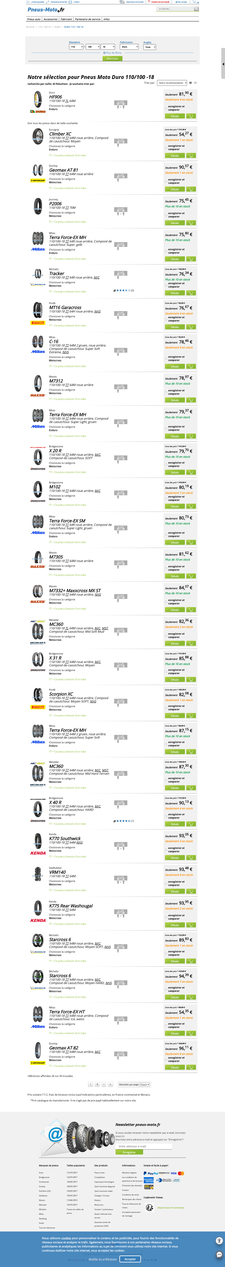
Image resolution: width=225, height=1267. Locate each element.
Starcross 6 (60, 939)
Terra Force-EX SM (67, 520)
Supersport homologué (104, 1182)
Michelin (42, 1209)
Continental (44, 1182)
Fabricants (126, 42)
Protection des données (132, 1185)
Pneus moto (99, 1172)
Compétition (99, 1177)
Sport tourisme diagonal (104, 1186)
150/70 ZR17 (72, 1204)
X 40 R (55, 802)
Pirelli (41, 1223)
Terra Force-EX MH (67, 237)
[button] (219, 1240)
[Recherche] (196, 8)
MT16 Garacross (65, 307)
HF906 (55, 96)
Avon (41, 1172)
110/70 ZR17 (72, 1172)
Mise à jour (112, 58)
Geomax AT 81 (63, 170)
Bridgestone (44, 1177)
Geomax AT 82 (63, 1047)
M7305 (56, 556)
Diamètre (74, 42)
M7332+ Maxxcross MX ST (74, 590)
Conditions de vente (130, 1194)
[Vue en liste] (190, 83)
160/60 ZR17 (72, 1182)
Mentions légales (129, 1172)
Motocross (98, 1204)
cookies (66, 1238)
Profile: (147, 42)
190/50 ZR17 (72, 1191)
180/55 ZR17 (72, 1186)
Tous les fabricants (47, 1227)
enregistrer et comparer (176, 108)
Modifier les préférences (103, 1259)
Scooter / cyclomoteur (103, 1209)
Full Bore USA (45, 1191)
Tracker (56, 273)
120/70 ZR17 (72, 1177)
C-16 (53, 341)
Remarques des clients (131, 1199)
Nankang (43, 1218)
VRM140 (57, 872)
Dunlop (42, 1186)
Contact (125, 1190)
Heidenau (43, 1195)
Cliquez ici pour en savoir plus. (170, 1207)
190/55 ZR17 (72, 1195)
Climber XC (60, 133)
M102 (54, 486)
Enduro (97, 1200)
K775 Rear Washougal (70, 905)
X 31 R (55, 657)
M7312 (56, 380)
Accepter (130, 1259)
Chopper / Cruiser (102, 1195)
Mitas (41, 1214)
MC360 (56, 624)
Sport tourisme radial (103, 1191)
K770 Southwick (64, 838)
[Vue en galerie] (195, 83)
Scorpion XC (61, 694)
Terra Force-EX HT (66, 1011)
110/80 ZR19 (72, 1200)
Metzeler (43, 1204)
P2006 (55, 203)
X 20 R (55, 450)
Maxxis (42, 1200)
